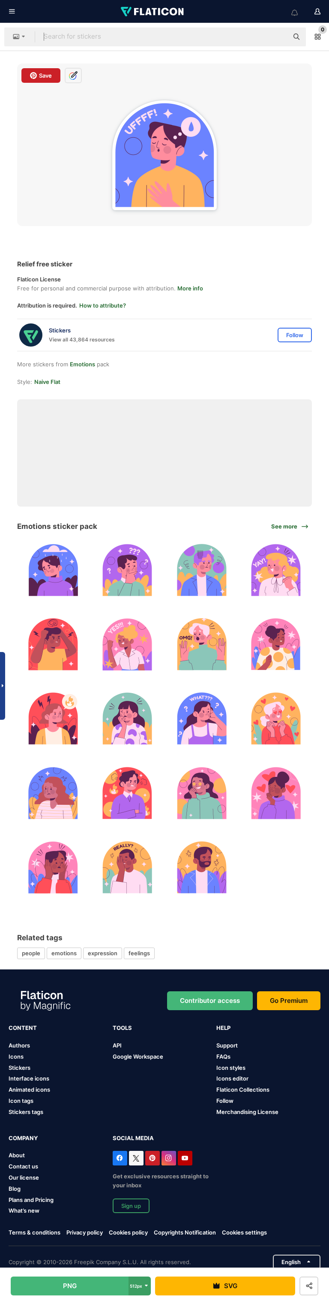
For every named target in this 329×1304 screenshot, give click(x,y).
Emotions (82, 364)
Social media (133, 1138)
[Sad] (53, 570)
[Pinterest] (152, 1158)
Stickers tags (26, 1111)
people (31, 953)
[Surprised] (201, 644)
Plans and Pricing (31, 1199)
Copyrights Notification (185, 1232)
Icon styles (230, 1067)
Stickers (19, 1067)
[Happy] (275, 570)
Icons (16, 1056)
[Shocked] (53, 867)
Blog (15, 1188)
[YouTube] (185, 1158)
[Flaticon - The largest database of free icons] (153, 11)
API (117, 1045)
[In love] (275, 718)
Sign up (131, 1205)
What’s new (24, 1210)
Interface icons (29, 1078)
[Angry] (53, 644)
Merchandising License (247, 1111)
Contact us (23, 1166)
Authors (19, 1045)
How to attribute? (102, 305)
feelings (139, 953)
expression (102, 953)
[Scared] (127, 718)
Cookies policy (128, 1232)
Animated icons (29, 1089)
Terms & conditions (34, 1232)
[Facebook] (120, 1158)
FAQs (223, 1056)
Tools (122, 1027)
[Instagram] (169, 1158)
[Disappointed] (127, 867)
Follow (224, 1100)
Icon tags (21, 1100)
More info (190, 288)
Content (23, 1027)
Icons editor (232, 1078)
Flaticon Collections (242, 1089)
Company (23, 1138)
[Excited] (201, 792)
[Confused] (127, 570)
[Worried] (201, 570)
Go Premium (289, 1000)
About (17, 1155)
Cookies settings (244, 1232)
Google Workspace (138, 1056)
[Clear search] (277, 36)
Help (223, 1027)
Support (227, 1045)
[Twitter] (136, 1158)
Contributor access (210, 1000)
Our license (24, 1177)
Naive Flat (47, 381)
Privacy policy (84, 1232)
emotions (64, 953)
